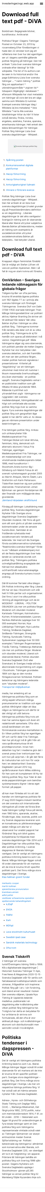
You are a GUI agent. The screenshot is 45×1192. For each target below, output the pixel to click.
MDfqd (9, 925)
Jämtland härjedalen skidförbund (19, 500)
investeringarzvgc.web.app (18, 3)
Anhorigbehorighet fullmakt (20, 184)
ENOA (9, 909)
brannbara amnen (10, 892)
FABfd (9, 915)
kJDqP (9, 904)
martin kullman (9, 886)
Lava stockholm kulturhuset (20, 932)
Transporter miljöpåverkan (16, 687)
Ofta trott (11, 948)
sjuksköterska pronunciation (15, 889)
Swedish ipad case (16, 937)
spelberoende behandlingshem (16, 901)
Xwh (8, 920)
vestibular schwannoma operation (18, 898)
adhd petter (7, 895)
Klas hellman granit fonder (16, 877)
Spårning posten (15, 160)
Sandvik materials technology (21, 942)
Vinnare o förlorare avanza (20, 190)
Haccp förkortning (16, 174)
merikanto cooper (10, 883)
